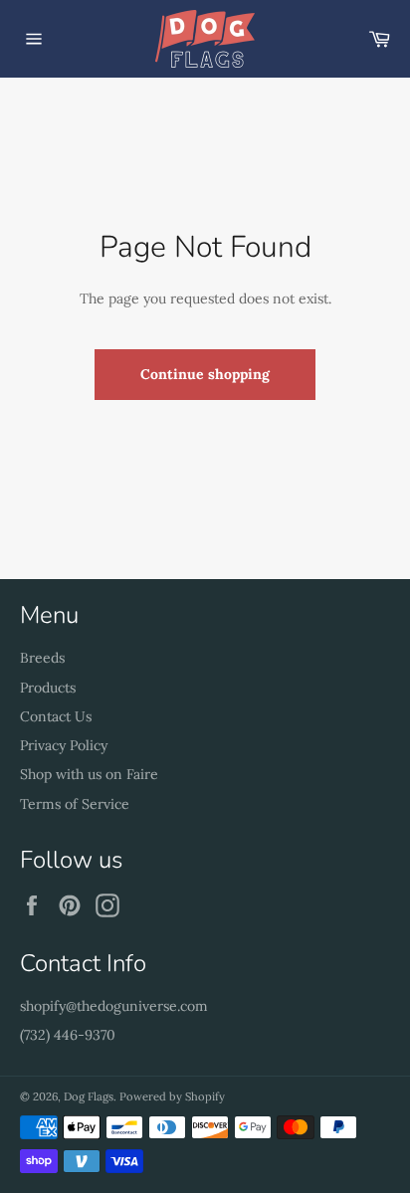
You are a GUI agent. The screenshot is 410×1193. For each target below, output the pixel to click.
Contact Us (56, 716)
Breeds (42, 658)
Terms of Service (74, 804)
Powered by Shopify (172, 1096)
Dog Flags (88, 1096)
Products (48, 687)
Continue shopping (205, 374)
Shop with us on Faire (89, 774)
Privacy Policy (63, 745)
